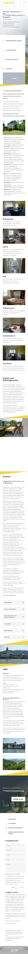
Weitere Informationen (19, 948)
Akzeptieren (14, 950)
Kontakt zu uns (18, 799)
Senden (22, 887)
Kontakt (14, 78)
